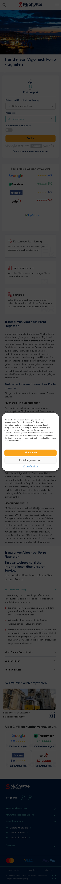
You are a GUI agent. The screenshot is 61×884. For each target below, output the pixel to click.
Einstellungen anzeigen (30, 460)
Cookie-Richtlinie (30, 467)
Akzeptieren (30, 453)
